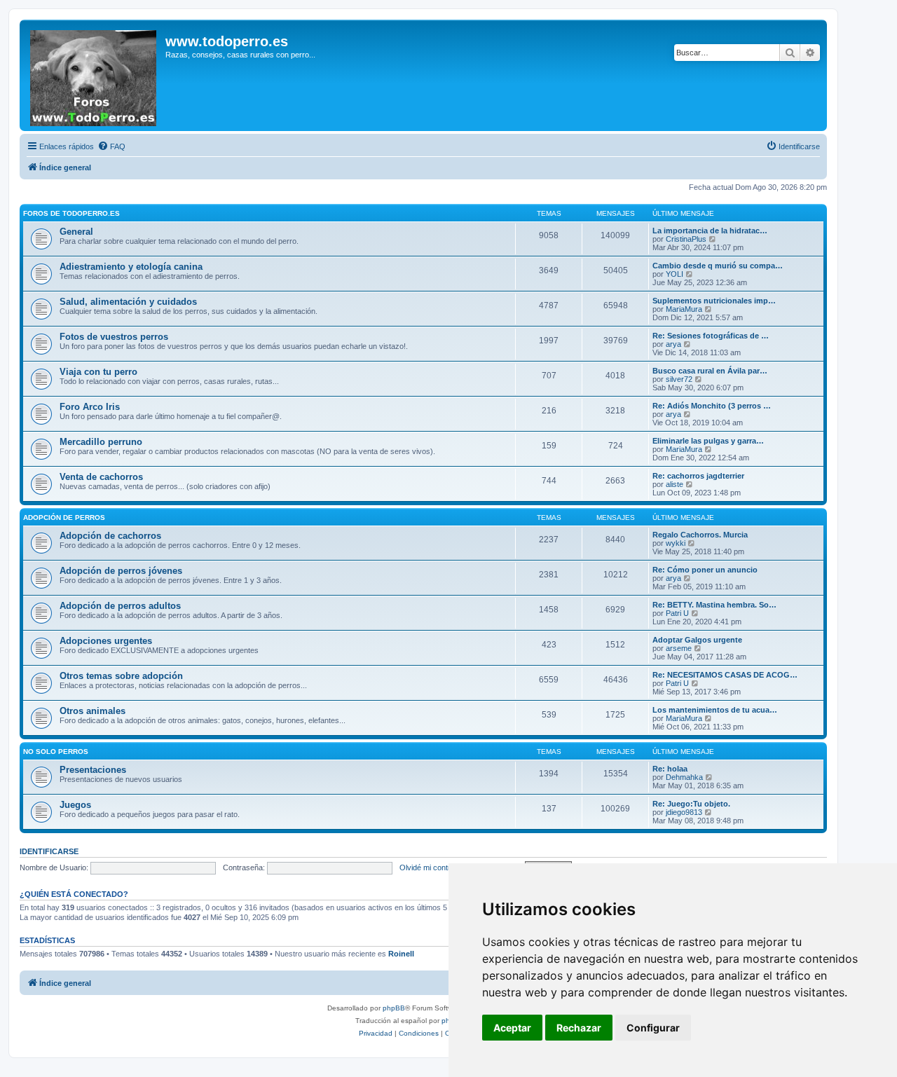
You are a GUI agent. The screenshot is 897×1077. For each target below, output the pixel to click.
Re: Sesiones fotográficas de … (710, 335)
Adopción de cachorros (110, 535)
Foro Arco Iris (90, 407)
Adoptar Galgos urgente (697, 640)
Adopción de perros (64, 517)
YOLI (674, 274)
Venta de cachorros (101, 477)
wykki (675, 543)
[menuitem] (111, 146)
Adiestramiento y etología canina (131, 266)
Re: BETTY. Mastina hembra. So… (714, 605)
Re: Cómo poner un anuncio (705, 569)
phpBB (394, 1008)
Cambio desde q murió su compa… (717, 265)
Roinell (401, 953)
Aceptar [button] (512, 1028)
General (76, 231)
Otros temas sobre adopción (121, 676)
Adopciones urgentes (106, 641)
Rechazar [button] (578, 1028)
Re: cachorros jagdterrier (698, 476)
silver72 (679, 379)
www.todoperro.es (226, 41)
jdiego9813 (684, 812)
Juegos (75, 805)
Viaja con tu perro (98, 371)
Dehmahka (684, 777)
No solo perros (55, 751)
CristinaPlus (686, 239)
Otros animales (92, 711)
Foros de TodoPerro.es (71, 213)
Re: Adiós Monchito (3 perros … (711, 406)
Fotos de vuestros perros (114, 336)
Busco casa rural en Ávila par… (709, 370)
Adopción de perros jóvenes (121, 570)
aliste (674, 484)
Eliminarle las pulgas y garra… (708, 441)
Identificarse (49, 851)
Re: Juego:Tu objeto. (691, 804)
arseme (679, 648)
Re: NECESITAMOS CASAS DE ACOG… (724, 675)
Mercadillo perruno (101, 442)
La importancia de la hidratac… (709, 230)
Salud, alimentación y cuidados (128, 301)
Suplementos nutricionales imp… (714, 300)
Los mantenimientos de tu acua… (714, 710)
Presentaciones (93, 769)
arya (673, 344)
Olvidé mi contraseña (435, 867)
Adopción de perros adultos (120, 606)
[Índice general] (94, 75)
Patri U (677, 613)
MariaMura (684, 309)
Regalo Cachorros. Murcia (700, 534)
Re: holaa (669, 768)
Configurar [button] (653, 1028)
